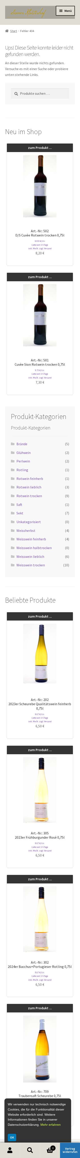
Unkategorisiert (28, 522)
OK (12, 1137)
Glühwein (23, 452)
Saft (19, 504)
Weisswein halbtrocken (34, 548)
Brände (21, 444)
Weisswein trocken (30, 565)
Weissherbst (25, 530)
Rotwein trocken (29, 496)
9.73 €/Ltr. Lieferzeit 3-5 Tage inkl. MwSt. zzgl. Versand (40, 374)
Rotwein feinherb (29, 478)
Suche (30, 1150)
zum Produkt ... (40, 147)
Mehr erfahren (50, 1124)
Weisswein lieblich (30, 556)
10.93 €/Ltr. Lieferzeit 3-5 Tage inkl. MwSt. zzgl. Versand (40, 245)
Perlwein (23, 461)
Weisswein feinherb (31, 539)
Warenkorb (47, 1146)
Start (13, 31)
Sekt (19, 513)
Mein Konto (10, 1150)
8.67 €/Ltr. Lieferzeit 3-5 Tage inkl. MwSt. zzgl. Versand (40, 718)
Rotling (22, 470)
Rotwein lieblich (28, 487)
